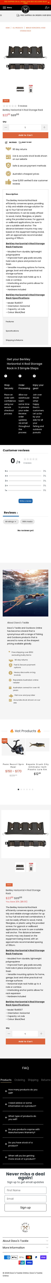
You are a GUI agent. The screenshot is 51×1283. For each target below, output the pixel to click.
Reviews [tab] (11, 513)
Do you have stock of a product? (20, 1144)
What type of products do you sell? (22, 1118)
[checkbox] (27, 521)
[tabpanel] (25, 540)
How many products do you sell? (22, 1091)
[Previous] (5, 57)
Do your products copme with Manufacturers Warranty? (24, 1131)
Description (12, 194)
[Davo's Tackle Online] (25, 7)
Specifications (12, 331)
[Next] (46, 57)
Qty (4, 121)
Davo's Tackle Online (19, 1273)
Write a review (25, 501)
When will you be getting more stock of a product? (21, 1157)
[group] (13, 760)
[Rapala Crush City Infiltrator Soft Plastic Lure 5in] (37, 750)
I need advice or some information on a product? (22, 1104)
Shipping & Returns (14, 340)
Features (10, 321)
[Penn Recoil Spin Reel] (13, 750)
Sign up (25, 1207)
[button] (25, 471)
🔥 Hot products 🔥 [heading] (25, 731)
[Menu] (1, 7)
